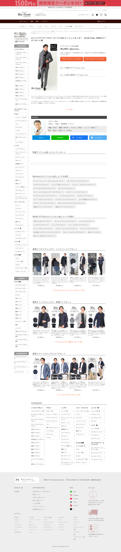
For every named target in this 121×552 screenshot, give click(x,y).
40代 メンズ (18, 301)
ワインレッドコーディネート (88, 228)
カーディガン (49, 434)
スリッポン (61, 529)
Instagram (76, 495)
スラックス (79, 417)
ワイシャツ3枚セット (66, 446)
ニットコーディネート (58, 225)
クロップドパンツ (48, 529)
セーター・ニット (65, 422)
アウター (31, 26)
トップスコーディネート (66, 196)
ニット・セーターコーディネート (78, 225)
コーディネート (23, 21)
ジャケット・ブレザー (51, 414)
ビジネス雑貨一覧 (80, 446)
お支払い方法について (39, 497)
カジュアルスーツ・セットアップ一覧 (97, 448)
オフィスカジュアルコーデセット (37, 420)
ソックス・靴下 (80, 452)
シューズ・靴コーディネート (60, 184)
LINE (74, 491)
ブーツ (60, 519)
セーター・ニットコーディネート (76, 192)
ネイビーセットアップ (96, 453)
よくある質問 (36, 503)
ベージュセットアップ (96, 459)
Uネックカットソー (66, 459)
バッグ (60, 26)
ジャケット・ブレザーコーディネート (83, 184)
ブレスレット (76, 532)
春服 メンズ (18, 308)
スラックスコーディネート (66, 188)
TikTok (75, 502)
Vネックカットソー (66, 455)
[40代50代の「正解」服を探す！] (105, 27)
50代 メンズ (18, 305)
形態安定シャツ (65, 429)
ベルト (77, 449)
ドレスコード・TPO (20, 321)
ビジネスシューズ (95, 414)
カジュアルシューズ (96, 417)
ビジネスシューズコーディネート (65, 199)
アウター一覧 (49, 411)
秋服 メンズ (18, 315)
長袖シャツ (64, 449)
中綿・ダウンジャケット (52, 427)
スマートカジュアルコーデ (20, 367)
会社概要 (16, 491)
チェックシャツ (65, 439)
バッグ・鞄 (17, 241)
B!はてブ (41, 137)
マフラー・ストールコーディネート (44, 203)
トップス (39, 26)
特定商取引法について (39, 509)
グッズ (75, 517)
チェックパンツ (80, 427)
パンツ (46, 26)
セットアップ (78, 26)
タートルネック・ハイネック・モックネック (67, 463)
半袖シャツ (64, 452)
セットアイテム (33, 527)
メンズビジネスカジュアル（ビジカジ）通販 (42, 31)
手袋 (74, 529)
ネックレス (76, 522)
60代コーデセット (35, 442)
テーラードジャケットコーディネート (45, 196)
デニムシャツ (64, 436)
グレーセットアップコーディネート (65, 221)
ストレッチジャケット (51, 421)
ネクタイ (78, 456)
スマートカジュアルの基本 (21, 345)
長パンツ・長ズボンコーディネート (44, 236)
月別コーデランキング (21, 331)
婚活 (16, 324)
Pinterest (75, 505)
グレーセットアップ (96, 456)
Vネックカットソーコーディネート (77, 181)
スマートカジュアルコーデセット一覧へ (69, 394)
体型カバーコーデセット (37, 464)
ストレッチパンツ (80, 424)
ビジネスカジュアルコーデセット (37, 415)
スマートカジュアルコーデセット (37, 425)
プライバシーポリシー (39, 506)
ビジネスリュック (95, 438)
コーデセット (22, 26)
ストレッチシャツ (65, 432)
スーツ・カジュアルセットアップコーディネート (48, 192)
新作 (37, 21)
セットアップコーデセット (37, 460)
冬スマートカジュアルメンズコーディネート (71, 203)
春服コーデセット (35, 446)
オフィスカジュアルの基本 (21, 340)
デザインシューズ (63, 522)
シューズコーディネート (86, 221)
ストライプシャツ (65, 442)
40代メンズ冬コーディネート (42, 221)
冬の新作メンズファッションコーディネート (42, 33)
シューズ (53, 26)
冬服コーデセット (35, 456)
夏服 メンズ (18, 311)
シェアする (79, 137)
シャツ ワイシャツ (65, 414)
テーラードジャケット (51, 417)
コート (48, 424)
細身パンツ (79, 431)
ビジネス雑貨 (68, 26)
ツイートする (98, 137)
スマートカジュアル (20, 291)
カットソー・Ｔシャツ (34, 519)
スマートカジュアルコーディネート (74, 31)
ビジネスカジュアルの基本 (21, 335)
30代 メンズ (18, 298)
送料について (101, 21)
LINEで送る (60, 137)
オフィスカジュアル (20, 288)
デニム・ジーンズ (48, 522)
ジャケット (17, 519)
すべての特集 (17, 281)
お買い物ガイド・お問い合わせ (41, 491)
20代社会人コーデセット (37, 439)
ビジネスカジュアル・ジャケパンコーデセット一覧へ (69, 290)
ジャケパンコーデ (18, 372)
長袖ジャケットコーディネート (64, 207)
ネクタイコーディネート (84, 196)
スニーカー (94, 421)
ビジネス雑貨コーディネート (87, 199)
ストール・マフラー (78, 527)
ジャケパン (18, 328)
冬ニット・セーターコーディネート (74, 232)
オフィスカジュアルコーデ (20, 362)
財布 (74, 539)
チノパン (78, 414)
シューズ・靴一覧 (95, 411)
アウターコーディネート (41, 184)
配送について (36, 494)
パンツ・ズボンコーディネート (43, 199)
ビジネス (17, 295)
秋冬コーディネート (94, 232)
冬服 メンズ (18, 318)
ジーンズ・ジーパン (81, 421)
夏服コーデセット (35, 449)
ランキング (44, 21)
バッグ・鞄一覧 (95, 428)
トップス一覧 (64, 411)
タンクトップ (32, 529)
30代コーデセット (35, 429)
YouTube (75, 498)
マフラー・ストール (81, 462)
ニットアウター (50, 431)
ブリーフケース (95, 435)
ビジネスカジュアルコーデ (20, 357)
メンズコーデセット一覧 (37, 411)
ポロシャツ (64, 426)
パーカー (48, 437)
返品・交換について (38, 500)
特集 (32, 21)
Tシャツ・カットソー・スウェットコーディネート (49, 181)
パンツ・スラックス (19, 202)
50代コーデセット (35, 436)
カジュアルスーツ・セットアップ (20, 109)
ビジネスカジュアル (20, 285)
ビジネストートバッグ (96, 432)
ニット (30, 532)
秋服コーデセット (35, 452)
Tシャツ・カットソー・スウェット (67, 418)
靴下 (74, 534)
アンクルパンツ (80, 434)
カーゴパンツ (47, 524)
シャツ (30, 522)
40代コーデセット (35, 432)
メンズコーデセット (19, 49)
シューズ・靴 (17, 228)
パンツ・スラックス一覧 (82, 411)
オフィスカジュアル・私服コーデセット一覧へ (69, 341)
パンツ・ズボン (48, 517)
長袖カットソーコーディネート (43, 207)
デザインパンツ (48, 527)
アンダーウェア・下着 (81, 459)
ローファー (61, 527)
